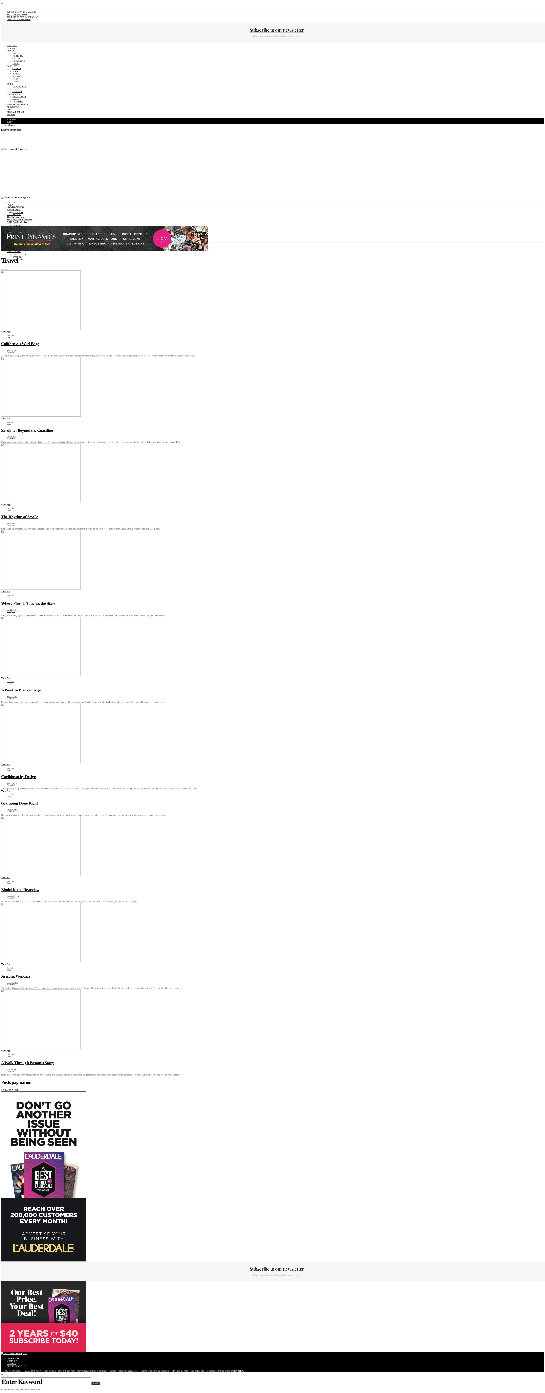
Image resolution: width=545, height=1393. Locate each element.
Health (15, 71)
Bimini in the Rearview (20, 889)
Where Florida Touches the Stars (28, 603)
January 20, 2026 (12, 983)
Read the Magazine (17, 14)
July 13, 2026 (11, 437)
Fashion (11, 48)
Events (15, 89)
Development (18, 61)
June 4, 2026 (11, 523)
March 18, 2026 (12, 809)
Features (12, 46)
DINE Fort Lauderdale (19, 20)
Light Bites (17, 102)
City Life (11, 51)
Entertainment (19, 86)
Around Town (14, 107)
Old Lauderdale (15, 112)
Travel (15, 81)
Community (17, 56)
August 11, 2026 (12, 350)
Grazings (16, 99)
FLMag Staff (11, 352)
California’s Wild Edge (20, 343)
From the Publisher (17, 104)
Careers (11, 1364)
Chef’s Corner (19, 97)
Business (16, 53)
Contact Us (13, 1358)
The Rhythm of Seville (19, 517)
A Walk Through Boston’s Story (27, 1062)
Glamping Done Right (19, 803)
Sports (15, 79)
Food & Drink (14, 94)
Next (15, 1090)
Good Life (12, 66)
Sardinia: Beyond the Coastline (27, 430)
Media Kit (12, 1361)
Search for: (4, 1376)
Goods (10, 109)
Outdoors (17, 76)
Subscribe (11, 119)
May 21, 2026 (11, 610)
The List (11, 115)
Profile (15, 63)
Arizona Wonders (15, 976)
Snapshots (17, 92)
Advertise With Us (16, 1366)
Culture (16, 58)
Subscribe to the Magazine (21, 12)
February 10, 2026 (13, 896)
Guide (10, 84)
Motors (16, 74)
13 (10, 1090)
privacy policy (237, 1371)
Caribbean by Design (18, 776)
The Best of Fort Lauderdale (22, 17)
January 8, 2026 (12, 1069)
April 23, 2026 (12, 783)
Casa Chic (16, 69)
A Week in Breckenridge (21, 690)
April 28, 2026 (12, 696)
